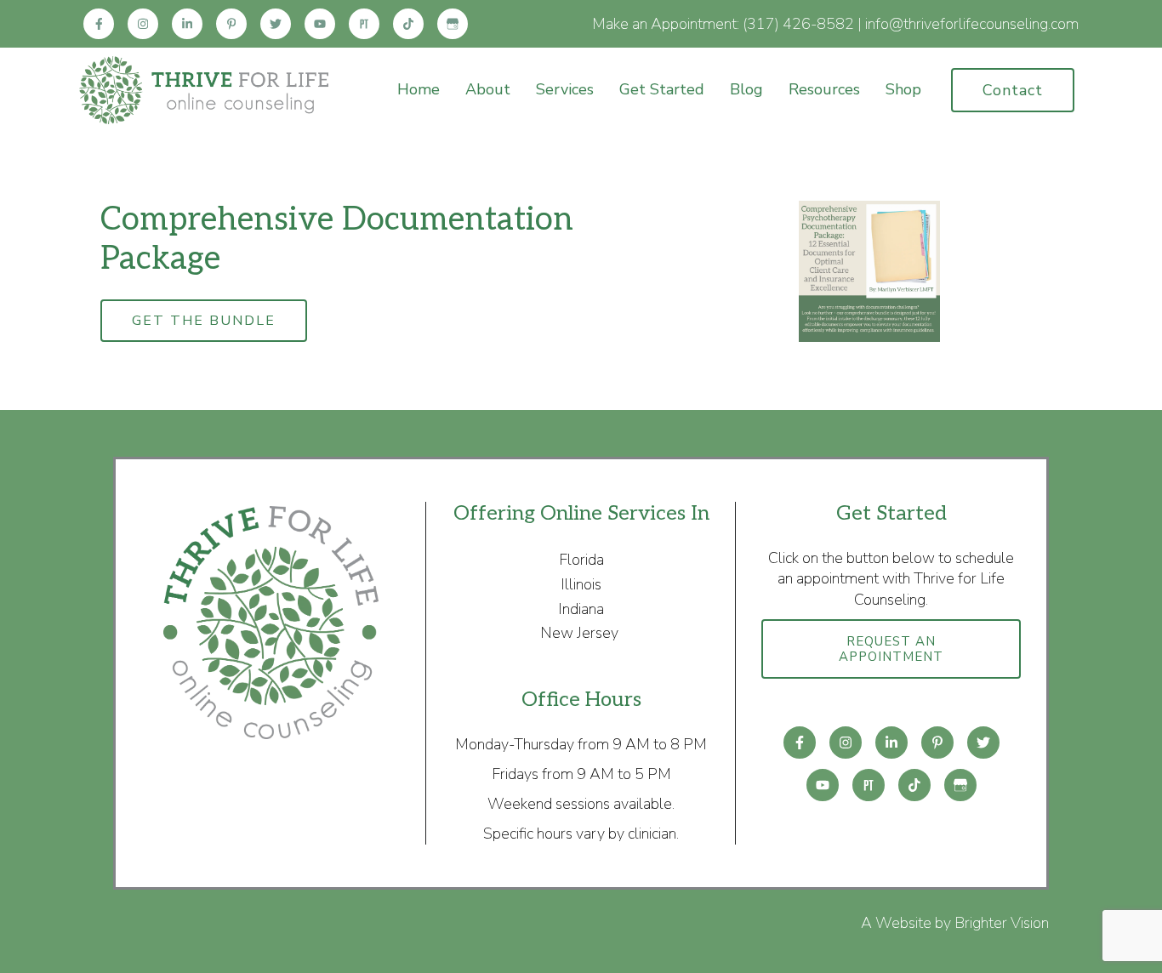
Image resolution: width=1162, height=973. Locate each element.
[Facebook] (98, 24)
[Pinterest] (231, 24)
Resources (824, 90)
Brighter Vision (1001, 923)
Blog (746, 90)
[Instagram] (143, 24)
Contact (1013, 90)
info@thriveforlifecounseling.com (972, 24)
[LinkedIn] (187, 24)
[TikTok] (408, 24)
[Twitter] (275, 24)
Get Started (661, 90)
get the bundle (204, 320)
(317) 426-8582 (798, 24)
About (487, 90)
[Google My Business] (452, 24)
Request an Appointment (891, 649)
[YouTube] (320, 24)
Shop (903, 90)
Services (565, 90)
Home (418, 90)
